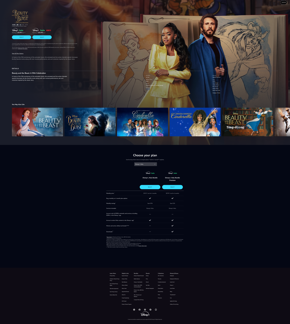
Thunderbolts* (173, 294)
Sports (159, 285)
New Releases (124, 282)
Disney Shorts (160, 288)
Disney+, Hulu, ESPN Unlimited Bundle (138, 286)
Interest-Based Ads (113, 294)
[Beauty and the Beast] (37, 122)
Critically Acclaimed (162, 282)
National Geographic (150, 288)
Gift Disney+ (124, 301)
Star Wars (148, 285)
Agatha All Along (173, 301)
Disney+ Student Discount (139, 275)
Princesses (160, 297)
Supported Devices (125, 291)
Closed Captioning (125, 297)
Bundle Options (137, 278)
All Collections (161, 275)
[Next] (287, 121)
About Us (123, 294)
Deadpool (172, 275)
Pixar (147, 278)
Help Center (124, 288)
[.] (134, 310)
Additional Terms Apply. (22, 48)
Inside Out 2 (172, 282)
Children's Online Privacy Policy (114, 279)
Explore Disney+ (125, 275)
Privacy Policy (112, 275)
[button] (127, 273)
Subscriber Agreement (114, 288)
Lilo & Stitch (172, 288)
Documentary (160, 291)
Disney (147, 275)
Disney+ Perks (124, 278)
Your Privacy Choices (114, 291)
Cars (171, 297)
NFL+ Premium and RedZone (137, 295)
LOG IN (284, 2)
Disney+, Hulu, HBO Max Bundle (139, 291)
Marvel (147, 282)
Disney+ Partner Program (126, 304)
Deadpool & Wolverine (174, 278)
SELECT (21, 37)
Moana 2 (171, 285)
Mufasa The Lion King (174, 304)
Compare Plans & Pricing (138, 299)
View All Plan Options (17, 53)
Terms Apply (109, 237)
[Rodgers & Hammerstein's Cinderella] (195, 122)
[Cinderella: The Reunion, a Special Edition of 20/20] (142, 122)
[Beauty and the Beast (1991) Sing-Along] (247, 122)
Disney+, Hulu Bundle (138, 282)
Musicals (159, 278)
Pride (159, 294)
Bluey (171, 291)
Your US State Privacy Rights (114, 284)
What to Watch (125, 285)
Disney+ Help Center (143, 245)
